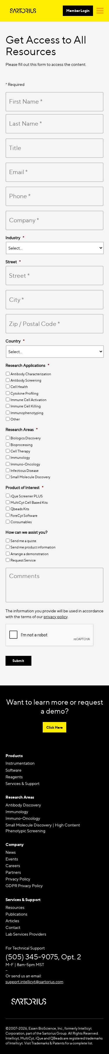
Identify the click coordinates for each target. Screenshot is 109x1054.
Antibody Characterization (30, 374)
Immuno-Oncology (25, 464)
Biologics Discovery (25, 438)
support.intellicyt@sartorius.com (34, 981)
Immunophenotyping (26, 413)
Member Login (78, 10)
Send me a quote (23, 541)
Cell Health (19, 387)
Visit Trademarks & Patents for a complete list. (58, 1043)
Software (14, 770)
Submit (18, 660)
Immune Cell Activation (28, 400)
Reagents (14, 776)
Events (12, 858)
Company (15, 844)
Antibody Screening (25, 380)
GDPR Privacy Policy (24, 885)
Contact (13, 927)
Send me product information (33, 547)
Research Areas (20, 797)
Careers (13, 865)
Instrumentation (20, 763)
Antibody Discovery (23, 804)
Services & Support (23, 783)
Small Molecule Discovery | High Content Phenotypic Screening (43, 827)
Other (15, 419)
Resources (15, 907)
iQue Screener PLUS (26, 496)
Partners (13, 872)
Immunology (20, 457)
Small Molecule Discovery (30, 477)
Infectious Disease (24, 470)
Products (14, 755)
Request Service (23, 560)
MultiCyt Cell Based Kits (29, 502)
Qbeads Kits (19, 509)
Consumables (21, 522)
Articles (12, 920)
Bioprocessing (21, 445)
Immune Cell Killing (25, 406)
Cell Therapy (20, 451)
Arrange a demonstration (29, 554)
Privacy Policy (18, 878)
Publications (16, 914)
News (11, 852)
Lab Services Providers (26, 934)
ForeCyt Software (23, 515)
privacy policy (55, 616)
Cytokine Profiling (24, 393)
